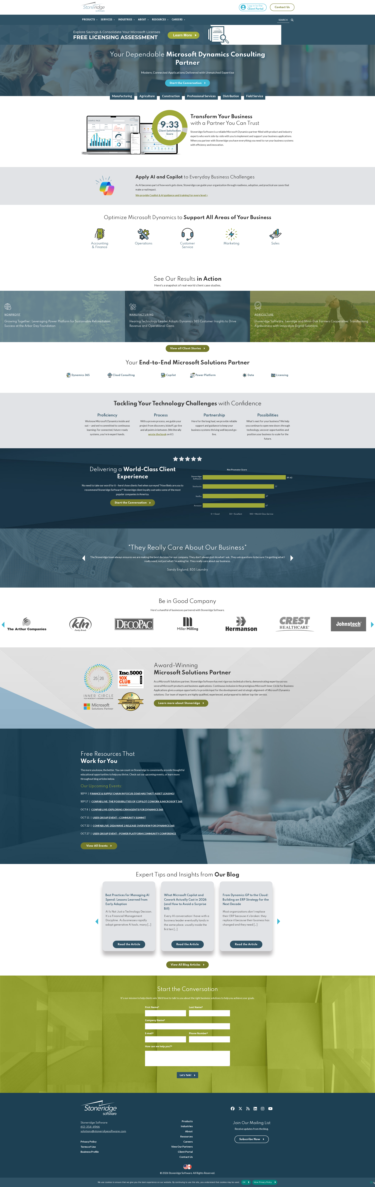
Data (251, 375)
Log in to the (255, 7)
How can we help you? (158, 1046)
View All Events (97, 845)
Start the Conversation (185, 83)
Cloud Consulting (124, 375)
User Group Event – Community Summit (119, 817)
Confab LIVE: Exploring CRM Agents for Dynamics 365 (127, 809)
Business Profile (90, 1151)
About (142, 20)
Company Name (154, 1020)
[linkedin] (255, 1108)
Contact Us (282, 7)
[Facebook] (233, 1108)
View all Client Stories (185, 348)
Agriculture (147, 96)
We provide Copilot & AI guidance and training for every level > (171, 195)
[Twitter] (240, 1108)
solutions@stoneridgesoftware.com (103, 1131)
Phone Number (198, 1033)
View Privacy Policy (263, 1182)
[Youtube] (270, 1108)
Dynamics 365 (80, 375)
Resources (159, 20)
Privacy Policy (89, 1141)
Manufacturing (122, 96)
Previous (83, 558)
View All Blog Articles (185, 964)
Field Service (254, 96)
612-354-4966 (90, 1127)
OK (244, 1182)
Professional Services (201, 96)
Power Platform (205, 375)
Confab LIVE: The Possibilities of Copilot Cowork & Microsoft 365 (136, 801)
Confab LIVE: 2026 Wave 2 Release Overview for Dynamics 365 (133, 825)
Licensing (282, 375)
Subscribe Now (249, 1139)
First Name (151, 1007)
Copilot (171, 375)
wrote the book (157, 434)
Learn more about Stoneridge (179, 703)
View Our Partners (182, 1146)
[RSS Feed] (248, 1108)
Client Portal (185, 1151)
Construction (171, 96)
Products (88, 20)
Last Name (195, 1007)
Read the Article (129, 944)
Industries (125, 20)
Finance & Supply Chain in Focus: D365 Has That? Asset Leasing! (132, 793)
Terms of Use (88, 1146)
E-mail (148, 1033)
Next (291, 558)
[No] (371, 1182)
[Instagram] (262, 1108)
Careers (177, 20)
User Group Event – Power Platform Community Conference (134, 833)
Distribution (231, 96)
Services (106, 20)
